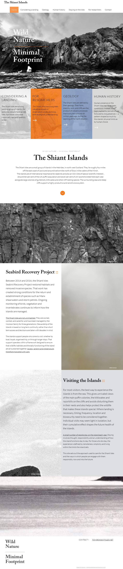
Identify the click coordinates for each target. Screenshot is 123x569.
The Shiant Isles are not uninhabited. (21, 318)
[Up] (62, 193)
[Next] (109, 51)
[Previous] (13, 51)
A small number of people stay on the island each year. (85, 435)
